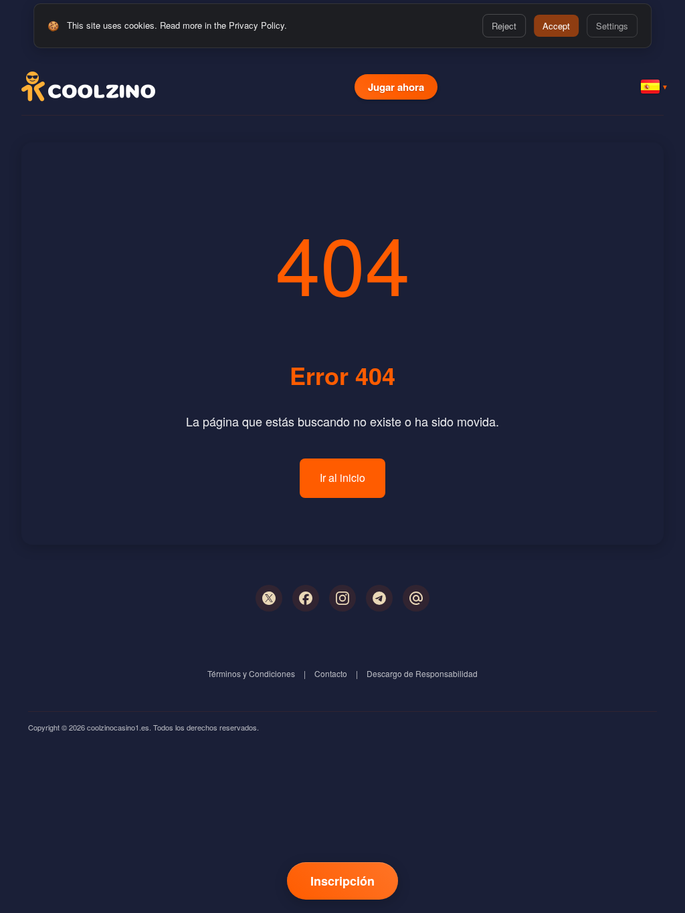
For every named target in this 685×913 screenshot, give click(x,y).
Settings (612, 25)
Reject (504, 25)
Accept (556, 25)
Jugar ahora (396, 87)
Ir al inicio (342, 477)
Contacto (330, 673)
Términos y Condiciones (251, 673)
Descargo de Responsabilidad (422, 673)
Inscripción (342, 881)
